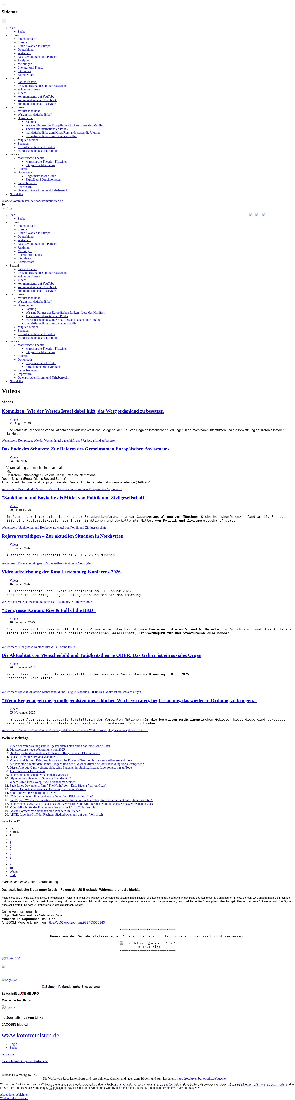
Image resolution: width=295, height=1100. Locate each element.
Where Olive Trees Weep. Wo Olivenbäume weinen (42, 782)
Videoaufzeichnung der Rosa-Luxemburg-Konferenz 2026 (61, 571)
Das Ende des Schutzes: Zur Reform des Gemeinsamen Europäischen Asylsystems (85, 448)
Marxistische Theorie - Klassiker (46, 161)
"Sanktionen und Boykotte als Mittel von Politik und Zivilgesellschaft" (74, 497)
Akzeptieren (7, 1094)
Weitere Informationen (14, 1098)
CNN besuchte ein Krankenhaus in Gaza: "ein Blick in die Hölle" (51, 796)
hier (157, 947)
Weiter (14, 871)
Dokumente (25, 118)
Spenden (23, 143)
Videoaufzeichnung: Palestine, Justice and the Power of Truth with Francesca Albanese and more (71, 760)
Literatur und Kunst (30, 67)
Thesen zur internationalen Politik (47, 129)
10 (11, 868)
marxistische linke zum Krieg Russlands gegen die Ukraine (63, 132)
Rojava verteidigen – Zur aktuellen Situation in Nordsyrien (62, 536)
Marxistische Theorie (31, 158)
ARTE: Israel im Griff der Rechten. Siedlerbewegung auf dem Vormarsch (56, 814)
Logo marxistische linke (41, 176)
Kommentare (26, 74)
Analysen (24, 60)
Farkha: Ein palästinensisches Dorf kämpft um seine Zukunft (48, 789)
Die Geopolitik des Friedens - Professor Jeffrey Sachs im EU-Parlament (55, 753)
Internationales (27, 38)
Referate (23, 168)
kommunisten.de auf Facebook (37, 100)
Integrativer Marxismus (40, 165)
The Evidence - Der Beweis (27, 771)
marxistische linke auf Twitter (36, 147)
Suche (21, 31)
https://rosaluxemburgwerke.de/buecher (202, 1078)
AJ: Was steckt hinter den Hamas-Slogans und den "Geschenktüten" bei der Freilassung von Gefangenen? (77, 764)
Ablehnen (22, 1094)
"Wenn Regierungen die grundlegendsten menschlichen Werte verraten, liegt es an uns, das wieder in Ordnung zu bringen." (129, 700)
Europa (22, 42)
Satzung (31, 121)
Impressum (25, 186)
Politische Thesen (29, 89)
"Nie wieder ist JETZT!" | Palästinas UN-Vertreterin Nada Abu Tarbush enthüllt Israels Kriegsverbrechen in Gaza (82, 803)
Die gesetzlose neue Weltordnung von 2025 (37, 749)
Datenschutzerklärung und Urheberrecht (43, 190)
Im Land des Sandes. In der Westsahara (42, 85)
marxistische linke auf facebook (38, 150)
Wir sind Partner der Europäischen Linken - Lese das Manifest (65, 125)
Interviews (24, 71)
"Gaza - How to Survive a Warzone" (33, 756)
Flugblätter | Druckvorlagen (43, 179)
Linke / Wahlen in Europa (34, 46)
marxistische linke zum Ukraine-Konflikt (51, 136)
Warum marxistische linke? (35, 114)
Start (12, 28)
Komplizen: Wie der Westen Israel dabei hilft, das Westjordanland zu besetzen (83, 411)
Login (13, 1044)
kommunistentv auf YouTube (36, 96)
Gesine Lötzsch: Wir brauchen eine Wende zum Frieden (45, 811)
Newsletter (16, 194)
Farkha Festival (27, 82)
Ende (13, 875)
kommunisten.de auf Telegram (37, 103)
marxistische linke (29, 111)
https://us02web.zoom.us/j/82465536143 (76, 922)
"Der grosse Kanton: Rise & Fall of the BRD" (49, 610)
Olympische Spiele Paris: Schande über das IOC (40, 778)
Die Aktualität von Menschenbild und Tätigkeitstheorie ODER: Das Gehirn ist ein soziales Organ (101, 655)
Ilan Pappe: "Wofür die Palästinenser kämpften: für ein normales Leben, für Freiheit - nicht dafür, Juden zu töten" (81, 800)
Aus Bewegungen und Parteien (37, 56)
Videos (22, 93)
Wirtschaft (24, 53)
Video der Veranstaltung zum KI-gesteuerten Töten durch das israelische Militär (60, 746)
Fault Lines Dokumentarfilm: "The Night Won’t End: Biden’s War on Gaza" (58, 785)
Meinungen (25, 64)
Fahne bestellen (27, 183)
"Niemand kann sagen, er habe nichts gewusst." (40, 774)
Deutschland (26, 49)
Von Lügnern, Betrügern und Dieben (33, 792)
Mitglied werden (28, 140)
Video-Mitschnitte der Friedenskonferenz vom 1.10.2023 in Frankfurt (53, 807)
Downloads (25, 172)
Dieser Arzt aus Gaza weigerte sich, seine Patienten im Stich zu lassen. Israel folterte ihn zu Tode (71, 767)
